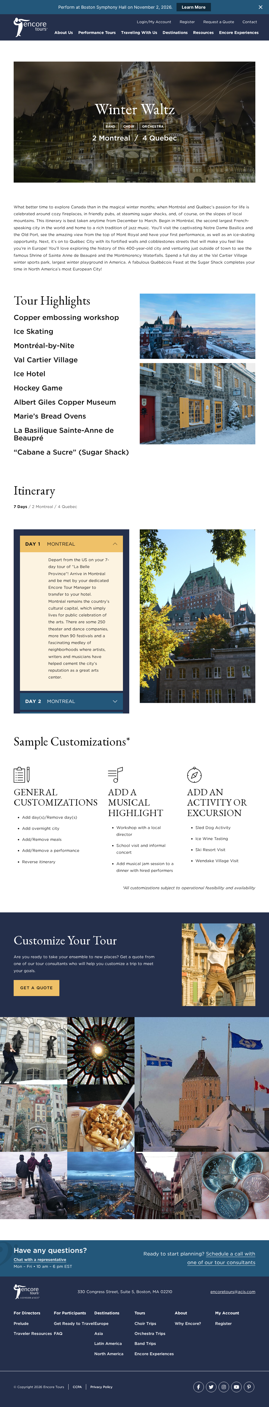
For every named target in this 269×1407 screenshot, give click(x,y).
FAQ (58, 1333)
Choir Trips (145, 1323)
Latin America (108, 1343)
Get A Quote (36, 988)
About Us (63, 32)
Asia (98, 1333)
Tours (139, 1313)
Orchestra (152, 126)
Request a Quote (218, 22)
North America (108, 1353)
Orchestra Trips (149, 1333)
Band (111, 126)
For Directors (27, 1313)
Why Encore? (188, 1323)
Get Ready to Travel (74, 1323)
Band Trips (145, 1343)
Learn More (194, 7)
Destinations (175, 32)
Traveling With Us (139, 32)
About (181, 1313)
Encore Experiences (239, 32)
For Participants (70, 1313)
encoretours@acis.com (232, 1291)
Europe (101, 1323)
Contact (249, 22)
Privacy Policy (101, 1387)
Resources (203, 32)
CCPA (77, 1387)
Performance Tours (97, 32)
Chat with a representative (40, 1259)
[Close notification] (260, 7)
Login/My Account (154, 22)
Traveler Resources (33, 1333)
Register (187, 22)
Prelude (21, 1323)
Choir (129, 126)
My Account (227, 1313)
